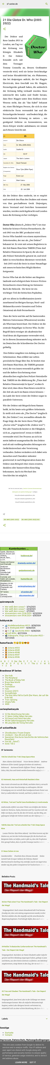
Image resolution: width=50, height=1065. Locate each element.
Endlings (8, 684)
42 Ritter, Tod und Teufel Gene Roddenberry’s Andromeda (24, 802)
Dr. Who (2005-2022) (11, 519)
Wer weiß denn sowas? (15, 607)
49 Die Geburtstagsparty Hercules (19, 720)
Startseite (9, 1033)
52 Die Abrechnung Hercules (17, 714)
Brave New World (12, 682)
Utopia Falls (10, 702)
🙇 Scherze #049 (12, 650)
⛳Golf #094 (10, 633)
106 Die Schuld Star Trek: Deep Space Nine (18, 757)
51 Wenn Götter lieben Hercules (18, 716)
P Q (16, 663)
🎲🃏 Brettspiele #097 (15, 628)
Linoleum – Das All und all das (18, 735)
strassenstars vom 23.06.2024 (18, 613)
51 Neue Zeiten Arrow (10, 851)
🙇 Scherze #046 (12, 657)
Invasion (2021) (11, 691)
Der (15, 661)
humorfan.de (27, 579)
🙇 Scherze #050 (12, 648)
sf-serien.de (12, 4)
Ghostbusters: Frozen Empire (17, 733)
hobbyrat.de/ (26, 556)
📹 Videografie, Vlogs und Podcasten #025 (24, 635)
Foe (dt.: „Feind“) (12, 741)
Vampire (8, 1035)
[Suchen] (46, 4)
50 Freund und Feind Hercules (18, 718)
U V (39, 663)
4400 (7, 704)
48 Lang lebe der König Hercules (19, 723)
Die (20, 661)
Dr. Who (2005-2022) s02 (30, 519)
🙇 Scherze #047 (12, 655)
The (33, 663)
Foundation (10, 686)
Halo (7, 689)
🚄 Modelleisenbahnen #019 (17, 625)
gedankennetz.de (27, 570)
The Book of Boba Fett (15, 680)
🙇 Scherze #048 (12, 652)
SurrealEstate (11, 693)
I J (40, 661)
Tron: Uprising (11, 700)
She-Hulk (9, 676)
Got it (33, 1062)
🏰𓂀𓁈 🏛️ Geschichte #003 (17, 631)
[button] (4, 29)
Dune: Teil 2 (10, 744)
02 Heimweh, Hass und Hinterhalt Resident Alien (20, 779)
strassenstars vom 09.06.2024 (18, 615)
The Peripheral (11, 678)
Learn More (21, 1062)
